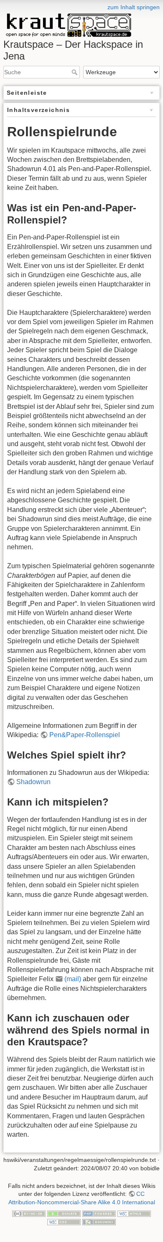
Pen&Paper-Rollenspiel (84, 734)
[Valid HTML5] (134, 1213)
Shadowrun (33, 781)
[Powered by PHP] (99, 1213)
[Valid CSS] (64, 1221)
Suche (75, 72)
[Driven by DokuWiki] (99, 1221)
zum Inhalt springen (133, 7)
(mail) (72, 978)
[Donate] (64, 1213)
